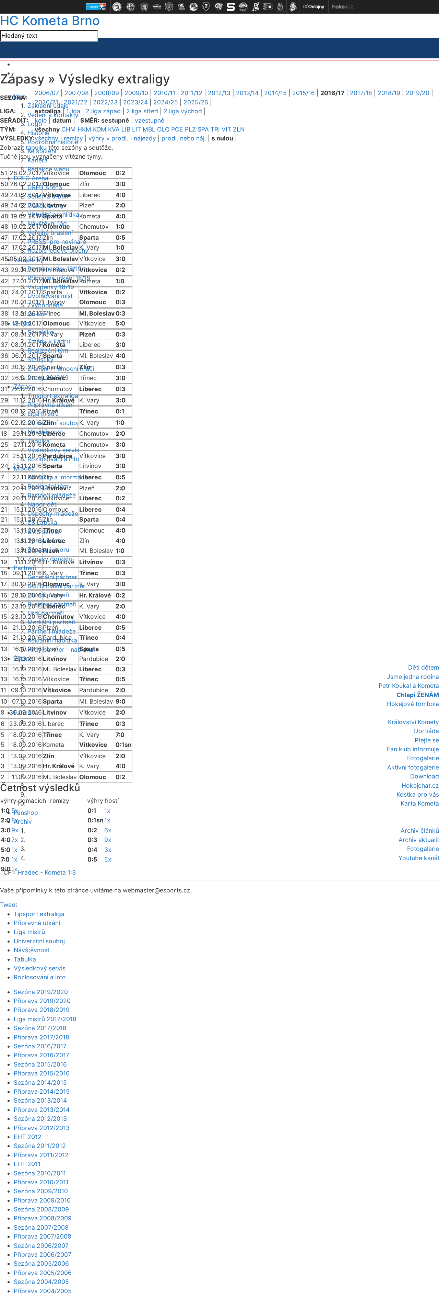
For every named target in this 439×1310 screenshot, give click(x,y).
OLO (163, 129)
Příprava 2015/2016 (42, 1073)
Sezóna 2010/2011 (40, 1173)
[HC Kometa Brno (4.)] (157, 7)
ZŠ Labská (42, 522)
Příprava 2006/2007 (42, 1254)
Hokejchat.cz (420, 785)
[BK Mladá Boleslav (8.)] (206, 7)
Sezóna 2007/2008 (41, 1227)
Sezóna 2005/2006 (41, 1263)
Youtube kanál (419, 858)
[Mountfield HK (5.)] (169, 7)
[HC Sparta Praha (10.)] (231, 7)
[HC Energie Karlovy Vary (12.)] (255, 7)
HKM (84, 129)
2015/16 (303, 92)
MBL (149, 129)
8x (15, 820)
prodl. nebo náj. (184, 138)
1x (14, 849)
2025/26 (195, 102)
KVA (114, 129)
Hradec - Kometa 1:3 (46, 872)
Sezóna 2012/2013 (40, 1118)
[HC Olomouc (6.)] (181, 7)
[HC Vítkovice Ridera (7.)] (194, 7)
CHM (68, 129)
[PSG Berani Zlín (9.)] (218, 7)
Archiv (23, 821)
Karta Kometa (420, 803)
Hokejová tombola (413, 703)
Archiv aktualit (419, 839)
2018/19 (389, 92)
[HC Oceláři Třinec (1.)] (117, 7)
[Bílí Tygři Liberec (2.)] (130, 7)
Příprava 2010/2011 (41, 1182)
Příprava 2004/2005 (43, 1291)
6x (107, 830)
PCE (177, 129)
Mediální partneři (51, 622)
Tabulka (25, 959)
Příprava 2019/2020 (42, 1000)
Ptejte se (427, 740)
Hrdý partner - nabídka (60, 649)
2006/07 (47, 92)
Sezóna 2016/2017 (40, 1046)
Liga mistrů (29, 931)
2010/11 (164, 92)
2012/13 (219, 92)
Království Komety (413, 722)
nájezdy (145, 138)
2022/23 (105, 102)
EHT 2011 (27, 1163)
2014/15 (275, 92)
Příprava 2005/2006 (43, 1272)
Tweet (8, 904)
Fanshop (26, 812)
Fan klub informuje (413, 749)
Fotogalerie (423, 758)
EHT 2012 (27, 1136)
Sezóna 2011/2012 (40, 1145)
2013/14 (247, 92)
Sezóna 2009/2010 (41, 1191)
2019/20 (417, 92)
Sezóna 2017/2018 (40, 1028)
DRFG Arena (31, 178)
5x (15, 810)
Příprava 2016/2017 (41, 1055)
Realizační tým (47, 350)
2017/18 (361, 92)
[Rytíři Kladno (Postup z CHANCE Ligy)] (280, 7)
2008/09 (106, 92)
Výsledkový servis (53, 450)
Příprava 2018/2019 (42, 1009)
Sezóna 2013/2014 (40, 1100)
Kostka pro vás (417, 794)
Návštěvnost (31, 950)
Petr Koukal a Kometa (409, 685)
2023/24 (135, 102)
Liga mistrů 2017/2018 (45, 1019)
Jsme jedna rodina (413, 676)
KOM (99, 129)
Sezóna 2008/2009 (41, 1209)
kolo (41, 120)
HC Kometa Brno (50, 20)
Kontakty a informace (57, 477)
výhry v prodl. (108, 138)
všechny (46, 138)
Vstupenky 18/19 (50, 287)
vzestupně (149, 120)
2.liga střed (142, 111)
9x (15, 830)
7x (14, 839)
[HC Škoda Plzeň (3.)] (144, 7)
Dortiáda (426, 730)
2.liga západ (103, 111)
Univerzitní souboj (39, 941)
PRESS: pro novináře (56, 241)
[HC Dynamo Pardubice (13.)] (268, 7)
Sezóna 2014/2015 (40, 1082)
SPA (203, 129)
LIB (125, 129)
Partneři (25, 567)
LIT (136, 129)
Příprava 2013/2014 (42, 1109)
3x (107, 849)
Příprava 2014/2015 (42, 1091)
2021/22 (75, 102)
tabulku (36, 147)
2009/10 (136, 92)
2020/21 (46, 102)
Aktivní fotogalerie (413, 767)
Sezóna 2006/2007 (41, 1245)
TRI (215, 129)
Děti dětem (423, 667)
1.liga (73, 111)
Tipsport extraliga (39, 914)
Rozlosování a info (40, 977)
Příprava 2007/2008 (42, 1236)
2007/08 (76, 92)
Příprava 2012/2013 (42, 1127)
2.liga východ (183, 111)
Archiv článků (420, 830)
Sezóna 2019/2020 (41, 991)
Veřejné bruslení (50, 232)
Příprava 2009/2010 (42, 1200)
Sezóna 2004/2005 (41, 1281)
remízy (73, 138)
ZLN (239, 129)
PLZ (190, 129)
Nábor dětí (42, 504)
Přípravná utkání (37, 922)
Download (424, 776)
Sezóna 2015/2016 (40, 1064)
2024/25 (165, 102)
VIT (226, 129)
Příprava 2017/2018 (41, 1037)
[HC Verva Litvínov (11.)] (243, 7)
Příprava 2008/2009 (43, 1218)
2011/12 (191, 92)
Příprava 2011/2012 (41, 1155)
